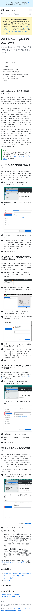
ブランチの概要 (8, 578)
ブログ (19, 610)
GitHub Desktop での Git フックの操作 (12, 562)
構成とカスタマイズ (19, 14)
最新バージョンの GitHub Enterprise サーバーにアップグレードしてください (16, 28)
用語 (14, 608)
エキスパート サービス (10, 610)
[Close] (28, 3)
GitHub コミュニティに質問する (11, 594)
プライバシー (20, 608)
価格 (2, 610)
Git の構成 (28, 14)
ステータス (27, 608)
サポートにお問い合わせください (11, 596)
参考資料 (5, 569)
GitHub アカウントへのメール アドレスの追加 (17, 573)
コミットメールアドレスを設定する (14, 576)
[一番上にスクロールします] (29, 612)
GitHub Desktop (8, 14)
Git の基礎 (7, 580)
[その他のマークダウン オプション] (17, 63)
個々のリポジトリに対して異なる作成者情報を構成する (16, 258)
